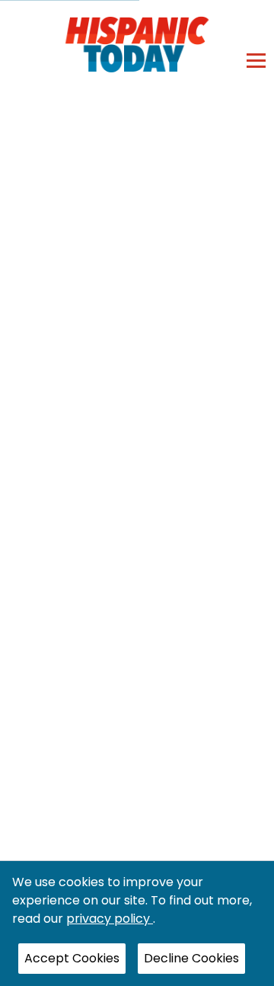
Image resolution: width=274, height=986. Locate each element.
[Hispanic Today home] (137, 44)
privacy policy (109, 918)
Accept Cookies (71, 958)
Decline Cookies (191, 958)
